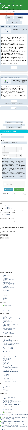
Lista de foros (19, 17)
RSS (15, 108)
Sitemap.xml (6, 276)
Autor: (2, 135)
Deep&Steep (6, 374)
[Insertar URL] (3, 151)
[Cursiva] (5, 148)
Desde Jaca (6, 362)
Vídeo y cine (6, 325)
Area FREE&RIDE (7, 351)
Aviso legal (6, 278)
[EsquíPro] (6, 310)
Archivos (7, 214)
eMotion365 (6, 398)
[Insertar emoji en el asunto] (26, 142)
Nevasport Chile (7, 332)
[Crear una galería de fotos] (10, 155)
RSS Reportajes (7, 388)
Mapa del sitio (6, 275)
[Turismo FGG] (13, 424)
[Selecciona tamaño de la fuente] (20, 148)
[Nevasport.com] (4, 3)
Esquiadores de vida (8, 379)
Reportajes (6, 320)
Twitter (5, 297)
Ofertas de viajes (7, 327)
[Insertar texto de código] (10, 151)
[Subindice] (13, 148)
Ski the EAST (6, 366)
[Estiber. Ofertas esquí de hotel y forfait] (10, 425)
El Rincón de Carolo (8, 358)
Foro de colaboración (8, 340)
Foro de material (7, 342)
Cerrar (2, 237)
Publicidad (5, 286)
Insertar (6, 237)
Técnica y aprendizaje (8, 344)
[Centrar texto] (13, 151)
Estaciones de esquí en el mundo (11, 319)
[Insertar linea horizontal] (5, 151)
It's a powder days (7, 369)
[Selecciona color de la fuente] (18, 148)
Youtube (5, 299)
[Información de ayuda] (25, 148)
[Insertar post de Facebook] (13, 155)
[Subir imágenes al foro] (5, 153)
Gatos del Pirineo (7, 370)
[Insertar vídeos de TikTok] (20, 155)
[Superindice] (15, 148)
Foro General (6, 339)
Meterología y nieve (8, 347)
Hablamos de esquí (8, 373)
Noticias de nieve (7, 317)
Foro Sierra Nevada (8, 350)
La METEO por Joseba (9, 397)
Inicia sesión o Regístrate (14, 22)
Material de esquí (7, 329)
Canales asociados (7, 321)
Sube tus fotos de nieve (9, 328)
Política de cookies (8, 281)
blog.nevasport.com (8, 289)
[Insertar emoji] (25, 158)
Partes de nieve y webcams (10, 324)
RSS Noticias (6, 386)
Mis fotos (7, 207)
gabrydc (6, 31)
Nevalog (5, 331)
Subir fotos (8, 206)
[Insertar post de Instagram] (15, 155)
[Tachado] (10, 148)
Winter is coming (7, 365)
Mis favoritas (8, 208)
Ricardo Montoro (7, 377)
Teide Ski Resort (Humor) (9, 381)
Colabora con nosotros (9, 283)
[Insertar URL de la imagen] (15, 151)
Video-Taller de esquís (8, 396)
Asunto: (3, 140)
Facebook (5, 295)
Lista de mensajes (14, 20)
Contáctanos (6, 282)
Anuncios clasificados (8, 287)
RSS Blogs (5, 389)
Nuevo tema (7, 14)
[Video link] (18, 151)
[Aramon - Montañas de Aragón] (12, 420)
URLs (6, 216)
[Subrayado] (8, 148)
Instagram (5, 298)
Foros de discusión (8, 323)
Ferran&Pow (6, 375)
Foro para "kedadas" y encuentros (11, 343)
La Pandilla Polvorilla (8, 400)
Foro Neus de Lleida (8, 348)
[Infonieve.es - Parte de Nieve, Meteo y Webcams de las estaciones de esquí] (14, 417)
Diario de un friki (7, 378)
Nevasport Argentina (8, 333)
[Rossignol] (3, 420)
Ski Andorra (6, 346)
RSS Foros (5, 390)
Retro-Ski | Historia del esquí (10, 367)
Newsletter (6, 290)
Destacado (9, 17)
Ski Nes (5, 361)
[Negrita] (3, 148)
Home (4, 316)
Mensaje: (3, 146)
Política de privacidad (8, 279)
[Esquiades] (14, 421)
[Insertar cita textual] (8, 151)
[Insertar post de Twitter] (18, 155)
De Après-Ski (6, 359)
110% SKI (5, 363)
